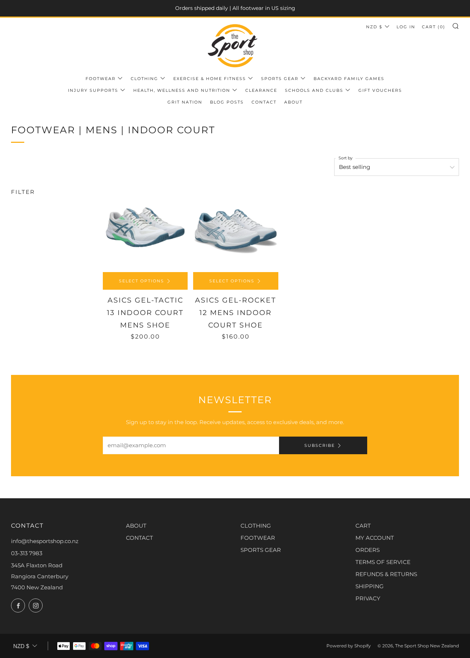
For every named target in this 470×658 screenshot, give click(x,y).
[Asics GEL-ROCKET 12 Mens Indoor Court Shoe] (235, 229)
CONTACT (139, 537)
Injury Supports (93, 90)
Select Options (141, 280)
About (293, 102)
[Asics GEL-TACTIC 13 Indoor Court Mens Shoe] (145, 229)
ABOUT (136, 525)
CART (363, 525)
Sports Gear (280, 78)
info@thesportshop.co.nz (45, 541)
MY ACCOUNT (374, 537)
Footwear (101, 78)
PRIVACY (367, 598)
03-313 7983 (26, 553)
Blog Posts (227, 102)
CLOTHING (256, 525)
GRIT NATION (184, 102)
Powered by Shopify (348, 645)
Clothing (144, 78)
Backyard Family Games (349, 78)
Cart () (433, 26)
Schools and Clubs (314, 90)
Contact (264, 102)
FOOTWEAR (258, 537)
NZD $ (374, 26)
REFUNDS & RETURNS (386, 574)
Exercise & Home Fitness (209, 78)
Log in (406, 26)
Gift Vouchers (380, 90)
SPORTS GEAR (261, 549)
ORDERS (367, 549)
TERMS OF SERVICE (383, 561)
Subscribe (319, 445)
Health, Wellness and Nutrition (181, 90)
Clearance (261, 90)
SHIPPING (369, 586)
